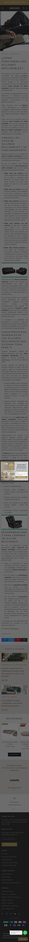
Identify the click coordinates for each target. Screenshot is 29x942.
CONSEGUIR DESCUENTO (21, 477)
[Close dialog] (27, 462)
